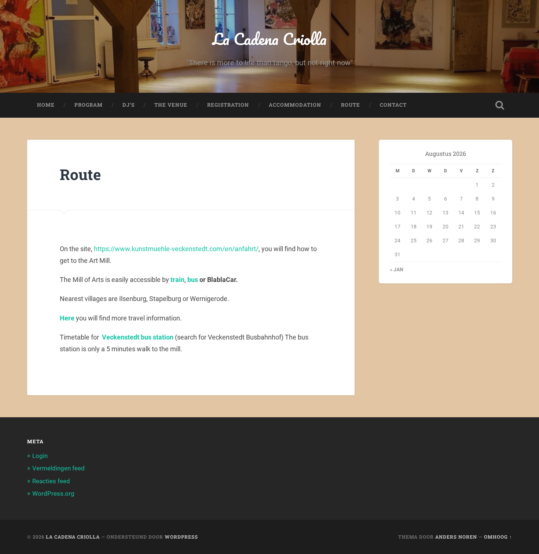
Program (88, 105)
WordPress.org (53, 493)
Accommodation (295, 105)
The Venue (170, 105)
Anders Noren (456, 537)
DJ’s (128, 105)
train (177, 279)
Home (46, 105)
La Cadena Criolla (269, 39)
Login (40, 455)
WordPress (181, 537)
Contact (393, 105)
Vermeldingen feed (58, 468)
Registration (228, 105)
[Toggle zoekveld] (499, 105)
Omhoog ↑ (498, 537)
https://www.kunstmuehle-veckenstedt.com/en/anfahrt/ (176, 249)
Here (67, 318)
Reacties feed (51, 481)
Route (350, 105)
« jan (396, 269)
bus (192, 279)
